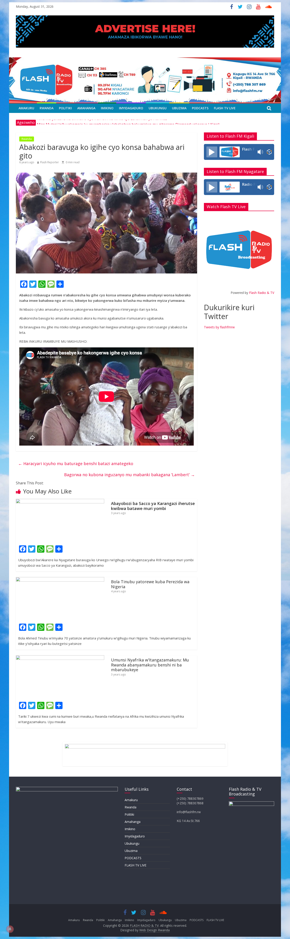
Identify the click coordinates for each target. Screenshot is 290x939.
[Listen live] (211, 151)
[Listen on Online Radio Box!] (269, 152)
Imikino (107, 108)
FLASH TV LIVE (225, 108)
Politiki (65, 108)
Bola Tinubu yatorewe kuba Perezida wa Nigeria (150, 584)
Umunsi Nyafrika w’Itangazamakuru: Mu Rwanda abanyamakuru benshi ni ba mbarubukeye (150, 664)
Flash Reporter (49, 162)
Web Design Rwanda (154, 930)
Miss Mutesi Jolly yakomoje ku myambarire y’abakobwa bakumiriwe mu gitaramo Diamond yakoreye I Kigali (128, 122)
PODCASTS (200, 108)
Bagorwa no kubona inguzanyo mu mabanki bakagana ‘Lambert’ (129, 474)
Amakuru (26, 108)
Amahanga (86, 108)
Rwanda (46, 108)
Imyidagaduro (131, 108)
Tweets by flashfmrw (219, 327)
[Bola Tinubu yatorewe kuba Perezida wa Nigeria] (60, 579)
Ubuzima (179, 108)
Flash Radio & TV (261, 292)
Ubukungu (158, 108)
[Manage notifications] (10, 929)
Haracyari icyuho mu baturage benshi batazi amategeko (75, 463)
